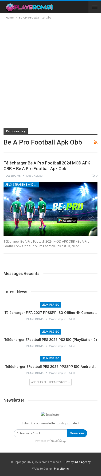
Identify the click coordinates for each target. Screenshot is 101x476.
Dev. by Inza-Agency (78, 462)
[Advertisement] (50, 73)
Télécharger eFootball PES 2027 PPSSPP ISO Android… (50, 367)
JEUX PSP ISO (50, 304)
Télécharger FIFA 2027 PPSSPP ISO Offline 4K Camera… (50, 313)
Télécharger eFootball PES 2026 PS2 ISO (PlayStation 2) (50, 340)
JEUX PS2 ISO (50, 331)
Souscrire (77, 433)
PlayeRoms (61, 468)
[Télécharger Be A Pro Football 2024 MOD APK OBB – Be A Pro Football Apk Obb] (50, 209)
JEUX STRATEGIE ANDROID (22, 184)
